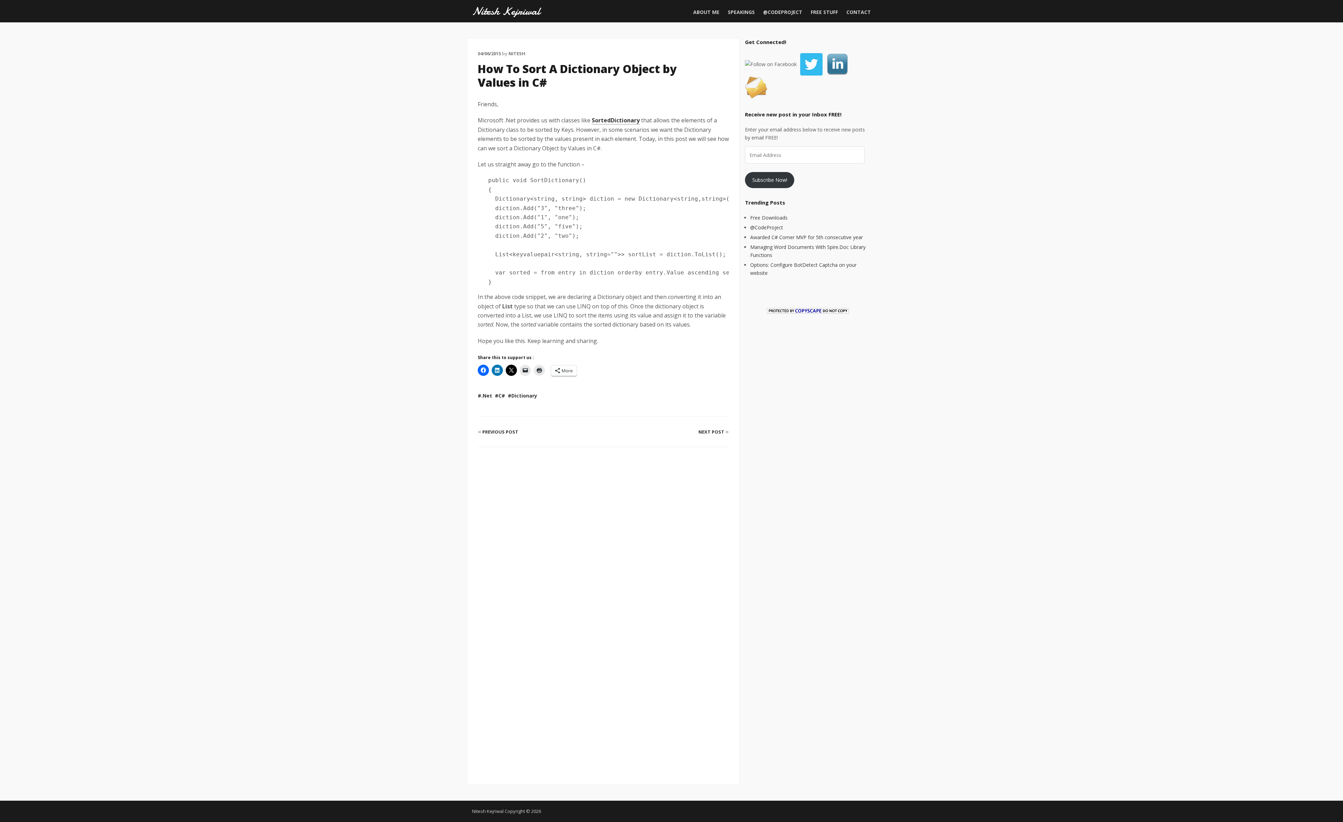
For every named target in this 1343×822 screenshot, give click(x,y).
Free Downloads (769, 217)
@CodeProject (782, 12)
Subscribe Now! (769, 180)
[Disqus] (603, 534)
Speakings (741, 12)
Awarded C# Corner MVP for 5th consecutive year (806, 237)
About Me (706, 12)
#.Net (485, 395)
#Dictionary (522, 395)
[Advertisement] (603, 699)
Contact (858, 12)
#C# (500, 395)
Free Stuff (824, 12)
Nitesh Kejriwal (506, 11)
